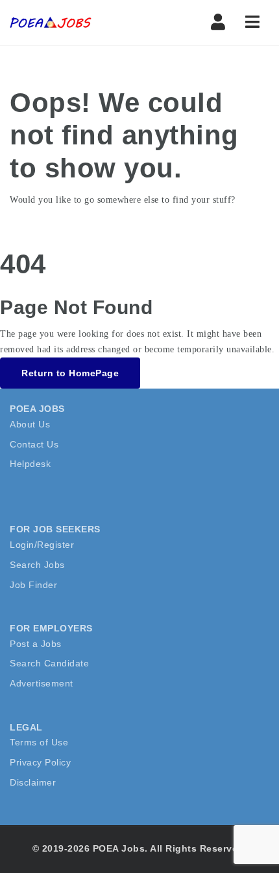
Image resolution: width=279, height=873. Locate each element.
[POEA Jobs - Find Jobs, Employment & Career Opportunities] (51, 22)
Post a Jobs (36, 644)
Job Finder (33, 585)
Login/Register (42, 544)
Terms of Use (39, 742)
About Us (30, 424)
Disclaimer (33, 782)
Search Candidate (49, 663)
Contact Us (34, 444)
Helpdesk (30, 464)
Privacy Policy (40, 762)
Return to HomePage (70, 373)
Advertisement (41, 683)
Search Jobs (37, 565)
